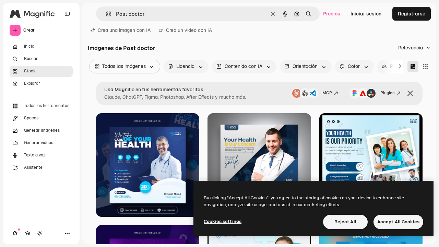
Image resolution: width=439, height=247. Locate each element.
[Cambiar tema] (39, 233)
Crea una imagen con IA (124, 30)
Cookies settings (222, 221)
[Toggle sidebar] (67, 13)
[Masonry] (412, 66)
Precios (331, 14)
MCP (327, 93)
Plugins (387, 93)
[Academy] (27, 233)
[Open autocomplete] (105, 13)
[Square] (425, 66)
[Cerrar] (410, 93)
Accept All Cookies (398, 222)
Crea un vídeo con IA (189, 30)
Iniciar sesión (366, 14)
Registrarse (411, 14)
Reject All (345, 222)
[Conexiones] (15, 233)
